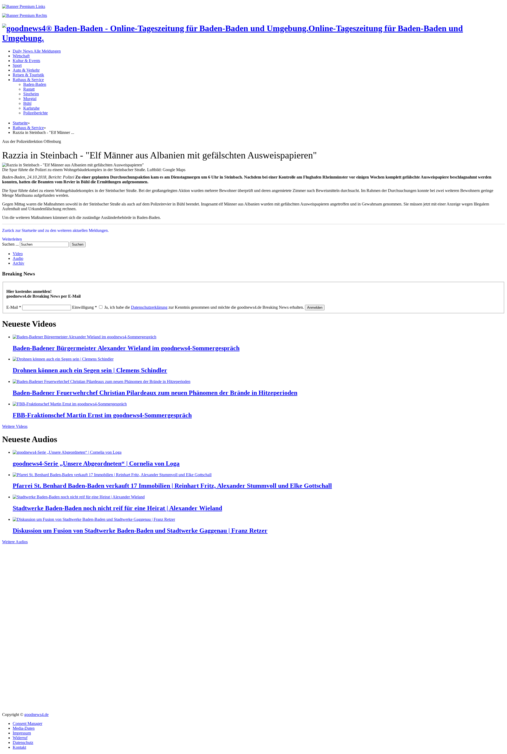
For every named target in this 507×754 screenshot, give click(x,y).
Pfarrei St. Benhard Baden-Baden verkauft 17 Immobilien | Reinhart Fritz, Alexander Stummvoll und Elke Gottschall (172, 485)
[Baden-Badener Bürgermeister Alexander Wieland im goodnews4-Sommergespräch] (84, 337)
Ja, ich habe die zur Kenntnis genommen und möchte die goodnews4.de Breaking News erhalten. (204, 307)
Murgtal (29, 98)
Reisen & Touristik (28, 75)
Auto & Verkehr (26, 70)
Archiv (18, 263)
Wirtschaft (21, 56)
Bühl (27, 103)
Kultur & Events (26, 60)
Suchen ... (10, 244)
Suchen (77, 244)
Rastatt (29, 89)
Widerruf (20, 738)
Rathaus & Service (28, 79)
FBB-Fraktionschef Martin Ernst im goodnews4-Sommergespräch (102, 415)
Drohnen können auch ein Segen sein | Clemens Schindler (90, 370)
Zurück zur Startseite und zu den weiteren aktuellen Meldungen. (55, 230)
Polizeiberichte (35, 113)
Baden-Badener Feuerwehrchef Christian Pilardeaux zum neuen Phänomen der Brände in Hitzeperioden (155, 392)
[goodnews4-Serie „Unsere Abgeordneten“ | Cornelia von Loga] (67, 452)
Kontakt (19, 747)
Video (18, 253)
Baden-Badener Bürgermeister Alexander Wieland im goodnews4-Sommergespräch (126, 348)
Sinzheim (31, 94)
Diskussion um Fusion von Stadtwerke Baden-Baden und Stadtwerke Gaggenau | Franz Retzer (140, 530)
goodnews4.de (36, 714)
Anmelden (314, 308)
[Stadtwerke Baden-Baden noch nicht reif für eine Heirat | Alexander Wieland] (79, 497)
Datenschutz (23, 742)
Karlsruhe (31, 108)
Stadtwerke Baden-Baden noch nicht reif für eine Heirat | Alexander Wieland (117, 508)
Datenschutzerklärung (149, 307)
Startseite (20, 123)
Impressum (22, 733)
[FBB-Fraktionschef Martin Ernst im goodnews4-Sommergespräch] (70, 404)
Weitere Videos (14, 426)
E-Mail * (13, 307)
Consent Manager (27, 723)
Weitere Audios (15, 542)
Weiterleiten (12, 239)
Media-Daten (24, 728)
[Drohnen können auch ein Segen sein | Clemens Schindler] (63, 359)
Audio (18, 258)
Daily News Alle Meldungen (37, 51)
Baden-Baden (34, 84)
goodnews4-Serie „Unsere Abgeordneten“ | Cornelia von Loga (96, 463)
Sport (17, 65)
